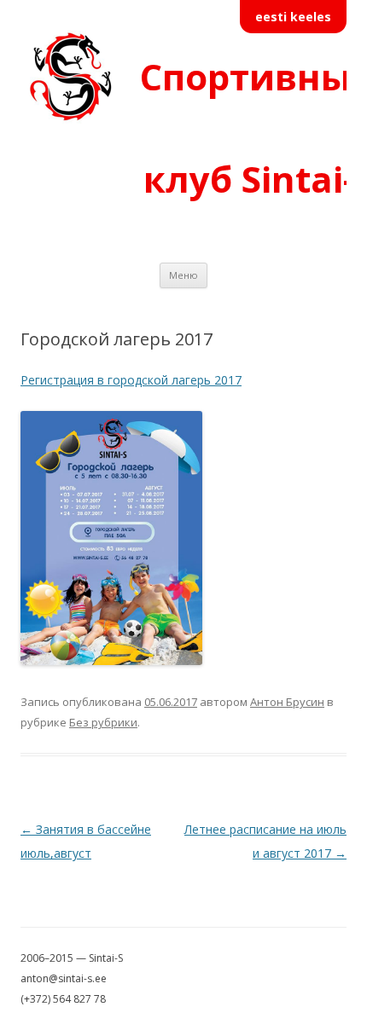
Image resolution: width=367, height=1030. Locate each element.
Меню (183, 275)
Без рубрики (103, 722)
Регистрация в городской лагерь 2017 (131, 380)
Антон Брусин (287, 701)
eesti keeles (293, 17)
